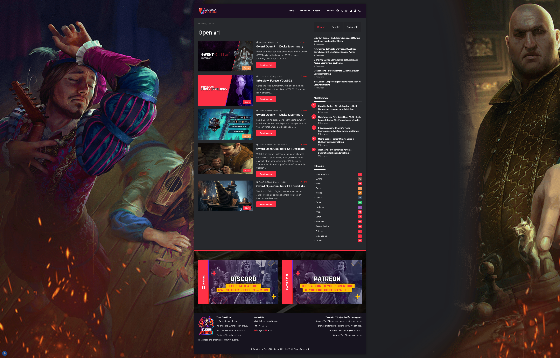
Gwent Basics (322, 226)
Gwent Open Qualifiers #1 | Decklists (280, 186)
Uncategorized (322, 174)
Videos (319, 193)
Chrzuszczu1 (264, 76)
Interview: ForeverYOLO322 (274, 80)
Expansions (321, 236)
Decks (329, 10)
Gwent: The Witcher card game (347, 335)
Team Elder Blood (271, 349)
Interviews (321, 221)
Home (203, 23)
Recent (321, 27)
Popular (336, 27)
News (291, 10)
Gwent (319, 179)
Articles (304, 10)
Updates (320, 207)
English (260, 330)
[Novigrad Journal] (208, 11)
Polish (270, 330)
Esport (316, 10)
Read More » (266, 65)
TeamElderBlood (265, 111)
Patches (319, 231)
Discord (274, 321)
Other (318, 202)
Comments (352, 27)
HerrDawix (263, 42)
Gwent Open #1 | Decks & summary (279, 46)
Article (319, 212)
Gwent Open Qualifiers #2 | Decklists (280, 148)
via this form (259, 321)
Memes (319, 240)
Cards (318, 216)
